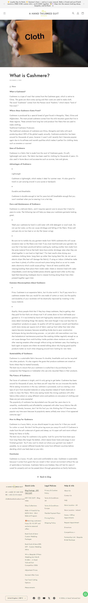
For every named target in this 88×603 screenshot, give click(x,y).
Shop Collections (31, 506)
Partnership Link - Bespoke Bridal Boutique (73, 538)
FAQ (65, 500)
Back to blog (45, 476)
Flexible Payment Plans (52, 513)
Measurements (30, 587)
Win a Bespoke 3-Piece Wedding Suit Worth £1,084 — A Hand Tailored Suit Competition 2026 (33, 559)
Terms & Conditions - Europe (52, 507)
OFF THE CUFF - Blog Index (32, 499)
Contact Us (68, 495)
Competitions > (69, 532)
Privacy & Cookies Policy (51, 491)
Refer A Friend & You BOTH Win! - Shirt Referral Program (32, 513)
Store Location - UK (71, 505)
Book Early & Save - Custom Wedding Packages (32, 536)
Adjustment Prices (31, 570)
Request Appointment (71, 522)
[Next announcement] (83, 4)
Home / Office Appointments (69, 516)
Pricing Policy (49, 518)
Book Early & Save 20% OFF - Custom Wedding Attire (33, 547)
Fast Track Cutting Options (31, 581)
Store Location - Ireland (72, 510)
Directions (67, 527)
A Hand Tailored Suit (73, 598)
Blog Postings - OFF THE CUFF (32, 491)
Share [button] (14, 86)
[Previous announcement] (4, 4)
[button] (4, 13)
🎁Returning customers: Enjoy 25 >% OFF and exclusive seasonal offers (33, 525)
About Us (67, 491)
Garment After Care (32, 575)
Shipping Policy (50, 523)
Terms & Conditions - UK (52, 499)
